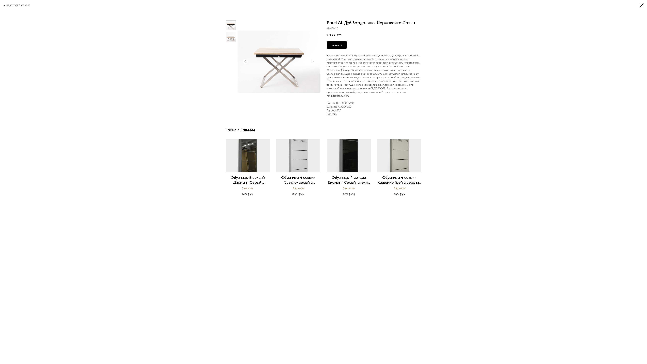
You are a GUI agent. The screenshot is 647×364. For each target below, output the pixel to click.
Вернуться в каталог (18, 5)
